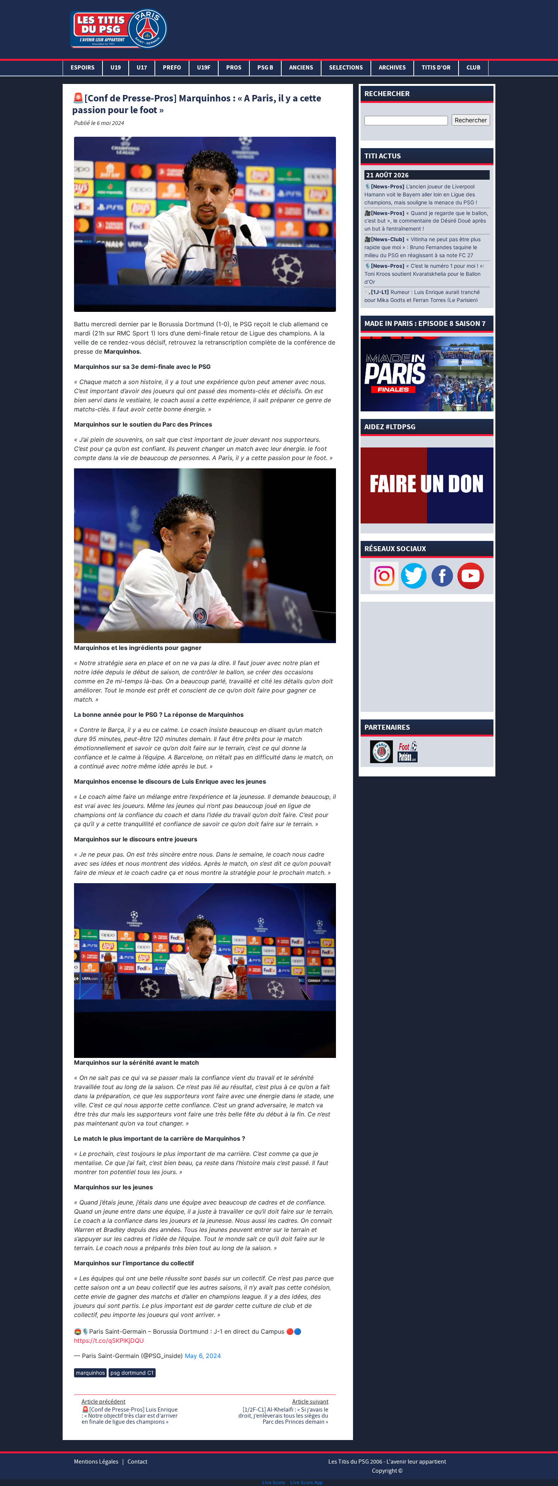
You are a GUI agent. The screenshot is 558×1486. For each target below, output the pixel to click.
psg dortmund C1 (132, 1372)
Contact (137, 1461)
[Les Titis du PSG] (118, 28)
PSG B (265, 68)
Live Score (273, 1482)
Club (474, 68)
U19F (203, 68)
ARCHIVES (392, 68)
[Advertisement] (333, 28)
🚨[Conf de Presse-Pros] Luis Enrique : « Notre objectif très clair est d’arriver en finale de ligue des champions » (130, 1416)
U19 (115, 68)
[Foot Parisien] (406, 751)
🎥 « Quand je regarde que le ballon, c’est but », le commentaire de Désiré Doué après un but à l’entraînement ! (426, 221)
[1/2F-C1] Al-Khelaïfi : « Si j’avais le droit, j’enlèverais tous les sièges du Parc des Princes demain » (283, 1416)
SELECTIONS (346, 68)
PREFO (172, 68)
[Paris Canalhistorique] (382, 751)
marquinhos (90, 1372)
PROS (233, 68)
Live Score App (306, 1482)
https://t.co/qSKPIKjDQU (109, 1340)
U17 (142, 68)
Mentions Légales (96, 1461)
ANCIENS (301, 68)
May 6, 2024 (203, 1356)
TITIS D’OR (436, 68)
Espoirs (83, 68)
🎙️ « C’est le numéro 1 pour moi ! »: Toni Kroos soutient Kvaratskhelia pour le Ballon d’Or (424, 274)
